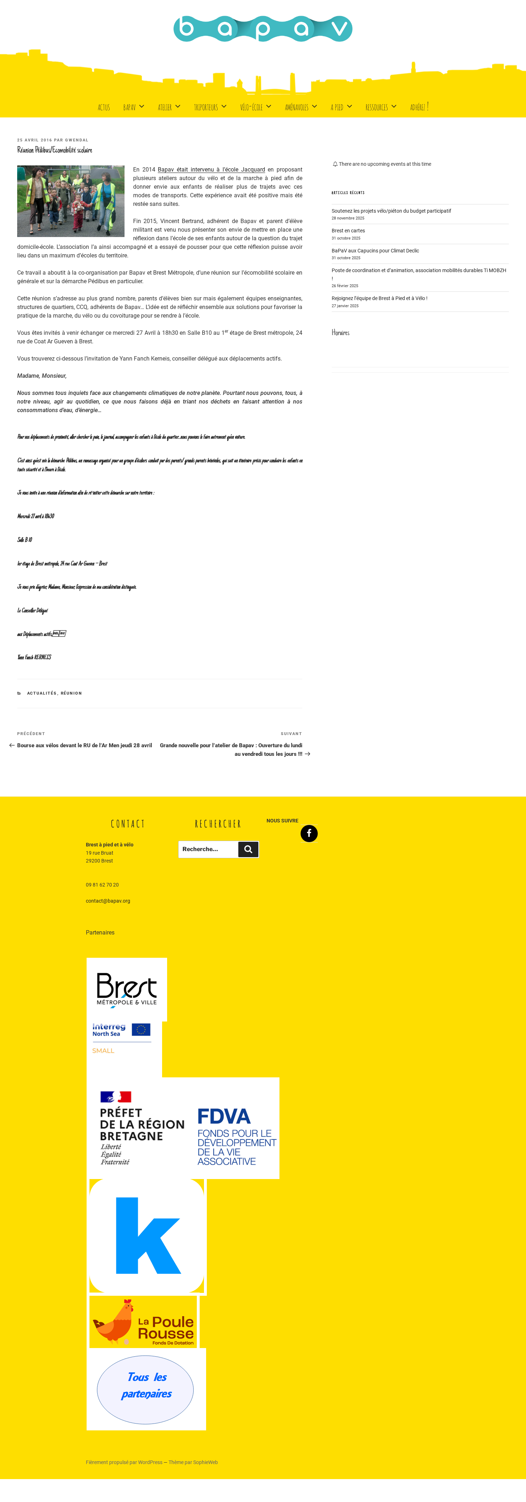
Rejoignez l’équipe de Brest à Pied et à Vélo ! (380, 298)
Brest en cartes (348, 230)
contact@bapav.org (108, 901)
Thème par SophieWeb (193, 1462)
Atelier (165, 105)
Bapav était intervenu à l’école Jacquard (211, 169)
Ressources (377, 105)
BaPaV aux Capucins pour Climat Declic (375, 250)
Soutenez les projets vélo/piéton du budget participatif (391, 211)
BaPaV (129, 105)
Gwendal (77, 140)
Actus (104, 105)
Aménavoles (296, 105)
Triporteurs (206, 105)
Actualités (42, 693)
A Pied (337, 105)
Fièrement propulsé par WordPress (125, 1462)
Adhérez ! (419, 105)
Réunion (72, 693)
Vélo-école (251, 105)
